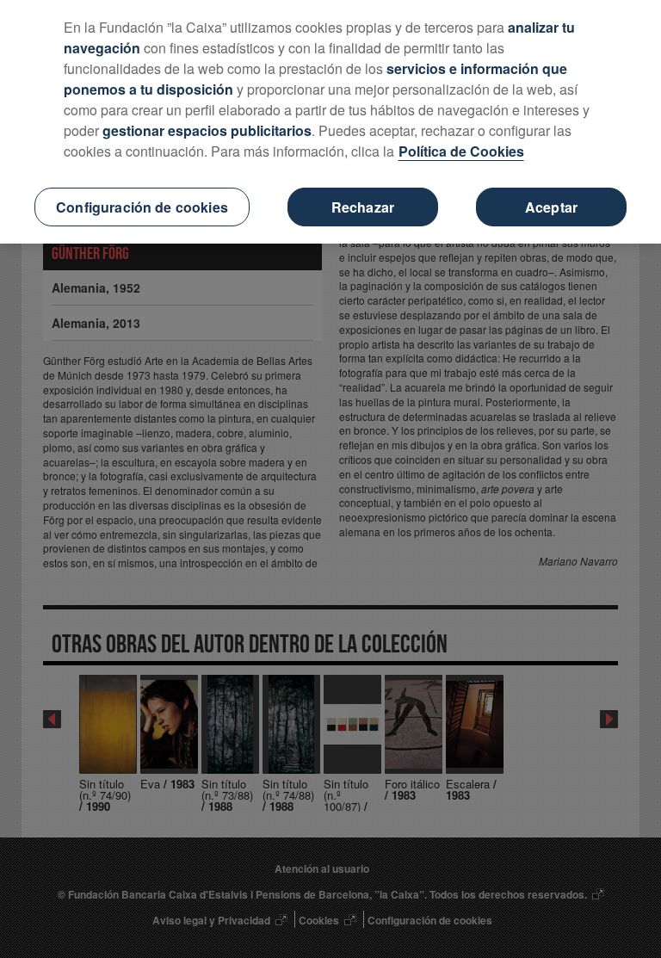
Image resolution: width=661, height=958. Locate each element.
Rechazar (362, 207)
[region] (330, 122)
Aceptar (551, 207)
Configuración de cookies (142, 207)
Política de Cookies (461, 151)
